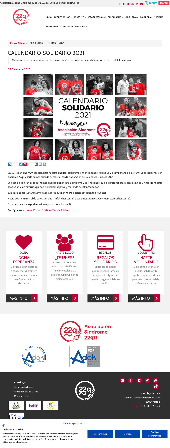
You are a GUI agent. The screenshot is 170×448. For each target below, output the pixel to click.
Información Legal (23, 386)
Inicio (49, 17)
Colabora (145, 17)
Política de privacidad (73, 423)
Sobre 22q (79, 17)
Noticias (158, 17)
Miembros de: (21, 396)
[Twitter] (128, 4)
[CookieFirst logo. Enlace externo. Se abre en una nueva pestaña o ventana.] (3, 425)
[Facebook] (120, 4)
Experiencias (114, 17)
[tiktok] (137, 4)
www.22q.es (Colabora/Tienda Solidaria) (49, 210)
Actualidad (23, 43)
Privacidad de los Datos (26, 391)
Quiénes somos (61, 17)
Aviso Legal (20, 382)
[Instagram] (124, 4)
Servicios (51, 26)
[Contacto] (141, 4)
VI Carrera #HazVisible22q (73, 26)
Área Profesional (97, 17)
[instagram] (139, 380)
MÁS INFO (18, 298)
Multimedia (131, 17)
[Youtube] (132, 4)
